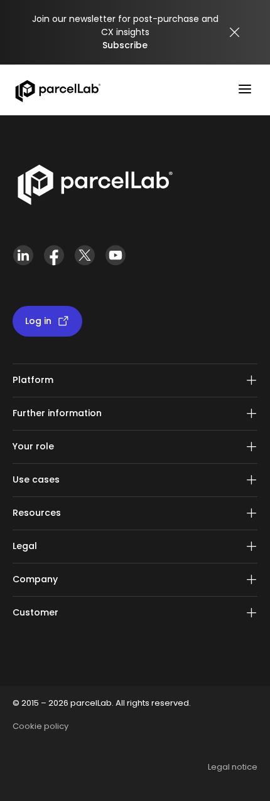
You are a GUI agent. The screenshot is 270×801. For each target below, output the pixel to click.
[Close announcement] (235, 33)
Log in (38, 321)
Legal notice (232, 767)
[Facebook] (53, 260)
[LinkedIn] (23, 260)
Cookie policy (40, 726)
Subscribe (125, 45)
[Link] (94, 187)
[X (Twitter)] (84, 260)
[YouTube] (115, 260)
